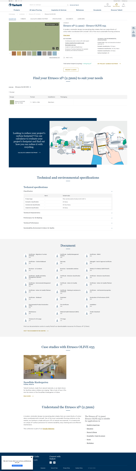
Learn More (81, 19)
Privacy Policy (66, 468)
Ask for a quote (33, 460)
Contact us (124, 1)
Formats (23, 19)
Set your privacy (17, 465)
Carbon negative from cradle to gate (74, 43)
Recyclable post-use (70, 45)
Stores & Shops (92, 432)
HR (21, 1)
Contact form (117, 1)
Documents (69, 19)
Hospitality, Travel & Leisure (96, 436)
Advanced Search (74, 5)
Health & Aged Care (93, 425)
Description (12, 19)
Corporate (43, 468)
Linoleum (22, 14)
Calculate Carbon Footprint (39, 19)
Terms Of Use (54, 468)
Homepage (12, 14)
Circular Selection (48, 429)
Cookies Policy (79, 468)
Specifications (57, 19)
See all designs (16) (54, 57)
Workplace (90, 443)
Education (90, 429)
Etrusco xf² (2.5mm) (34, 14)
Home (89, 439)
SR (18, 1)
